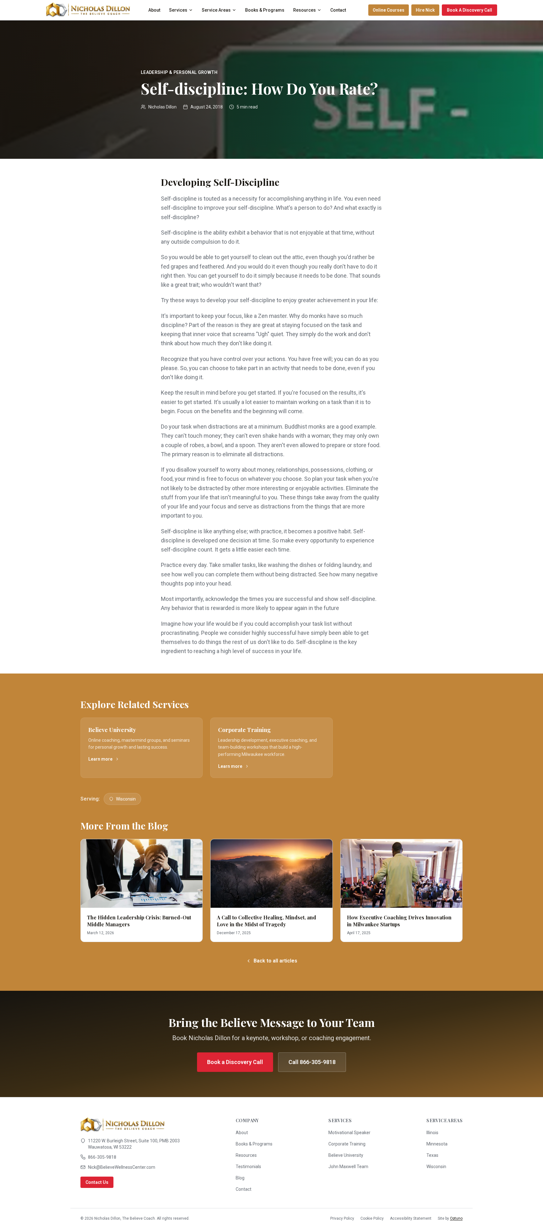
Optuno (456, 1218)
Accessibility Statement (410, 1218)
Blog (240, 1177)
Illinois (432, 1132)
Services (178, 10)
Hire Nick (425, 10)
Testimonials (248, 1166)
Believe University (345, 1155)
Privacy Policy (342, 1218)
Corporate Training (346, 1143)
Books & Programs (264, 10)
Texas (432, 1155)
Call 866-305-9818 (312, 1062)
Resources (304, 10)
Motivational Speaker (349, 1132)
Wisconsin (126, 798)
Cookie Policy (372, 1218)
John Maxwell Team (348, 1166)
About (154, 10)
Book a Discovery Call (235, 1062)
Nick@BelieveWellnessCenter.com (121, 1167)
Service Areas (216, 10)
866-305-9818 (102, 1157)
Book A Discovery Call (469, 10)
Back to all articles (275, 961)
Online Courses (388, 10)
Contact (338, 10)
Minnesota (436, 1143)
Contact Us (96, 1182)
